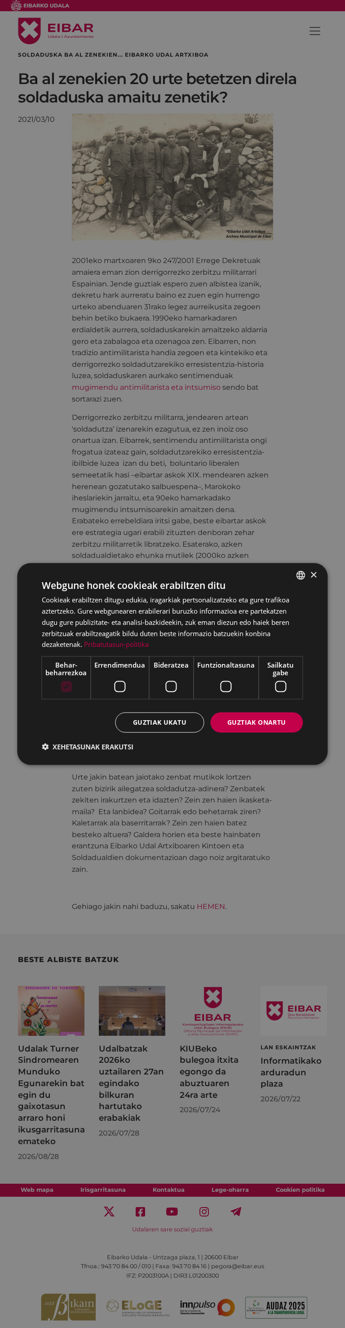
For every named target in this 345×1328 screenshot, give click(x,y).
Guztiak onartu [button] (256, 722)
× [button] (313, 574)
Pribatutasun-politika (116, 644)
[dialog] (172, 664)
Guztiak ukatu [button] (159, 722)
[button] (87, 746)
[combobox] (300, 575)
